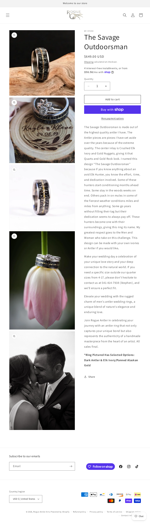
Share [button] (91, 376)
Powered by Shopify (60, 511)
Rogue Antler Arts (41, 511)
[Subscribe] (71, 466)
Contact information (131, 515)
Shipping (88, 61)
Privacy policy (96, 511)
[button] (8, 15)
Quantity (88, 79)
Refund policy (79, 511)
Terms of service (114, 511)
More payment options (112, 118)
